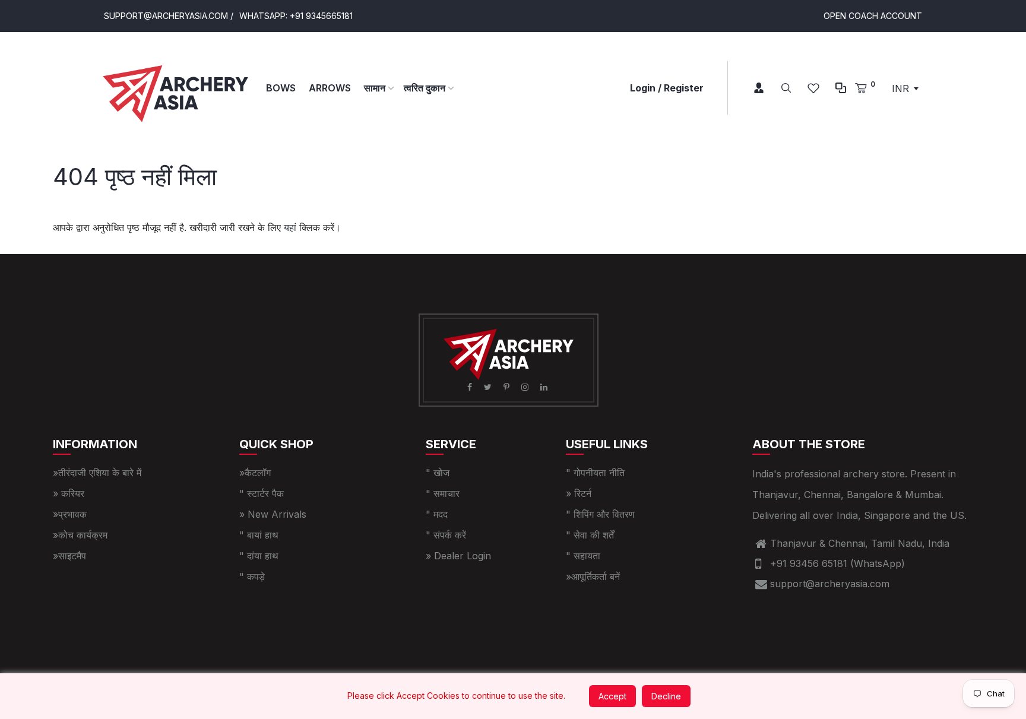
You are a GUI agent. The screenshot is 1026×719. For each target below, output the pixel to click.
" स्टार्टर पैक (261, 493)
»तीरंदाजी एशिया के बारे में (97, 473)
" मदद (437, 514)
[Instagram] (526, 387)
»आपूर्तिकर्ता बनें (593, 576)
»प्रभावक (70, 514)
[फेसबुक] (470, 387)
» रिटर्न (578, 493)
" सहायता (583, 556)
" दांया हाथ (258, 556)
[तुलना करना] (841, 88)
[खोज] (786, 88)
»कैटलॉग (255, 473)
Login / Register (667, 88)
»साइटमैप (69, 556)
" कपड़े (252, 576)
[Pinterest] (508, 387)
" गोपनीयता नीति (595, 473)
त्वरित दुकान (426, 88)
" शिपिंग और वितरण (600, 514)
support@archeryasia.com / (168, 16)
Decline (666, 696)
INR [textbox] (900, 88)
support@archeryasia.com (829, 584)
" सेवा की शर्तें (590, 535)
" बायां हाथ (258, 535)
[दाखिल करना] (750, 88)
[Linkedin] (545, 387)
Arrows (330, 88)
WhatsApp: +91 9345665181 (296, 16)
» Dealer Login (458, 556)
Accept (612, 696)
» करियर (68, 493)
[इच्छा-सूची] (813, 88)
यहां (290, 227)
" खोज (437, 473)
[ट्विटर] (489, 387)
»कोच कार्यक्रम (80, 535)
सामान (376, 88)
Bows (281, 88)
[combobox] (905, 88)
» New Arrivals (272, 514)
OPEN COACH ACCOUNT (873, 16)
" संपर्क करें (446, 535)
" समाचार (443, 493)
